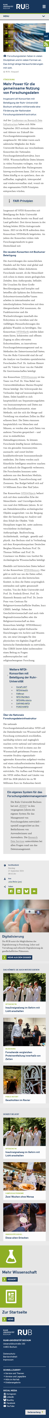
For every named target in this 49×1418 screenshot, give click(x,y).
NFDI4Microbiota (23, 700)
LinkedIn (10, 1396)
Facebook (11, 1403)
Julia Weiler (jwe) (15, 882)
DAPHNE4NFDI (23, 703)
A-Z (46, 36)
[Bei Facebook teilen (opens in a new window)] (11, 891)
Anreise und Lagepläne (15, 1376)
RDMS (23, 806)
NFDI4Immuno (29, 377)
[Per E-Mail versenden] (34, 891)
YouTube (10, 1406)
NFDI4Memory (31, 570)
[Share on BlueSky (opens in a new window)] (26, 891)
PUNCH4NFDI (22, 706)
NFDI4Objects (28, 493)
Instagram (11, 1393)
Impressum (8, 1359)
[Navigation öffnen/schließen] (44, 7)
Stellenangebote (13, 1382)
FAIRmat (20, 693)
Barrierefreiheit (10, 1356)
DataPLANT (21, 687)
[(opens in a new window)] (21, 6)
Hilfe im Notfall (12, 1379)
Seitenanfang (35, 1412)
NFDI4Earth (22, 331)
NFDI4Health (22, 690)
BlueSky (10, 1400)
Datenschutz (9, 1353)
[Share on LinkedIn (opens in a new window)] (19, 891)
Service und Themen (14, 1373)
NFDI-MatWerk (23, 697)
